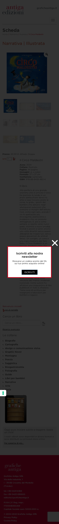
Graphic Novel (13, 352)
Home (5, 34)
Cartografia (11, 344)
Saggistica (11, 363)
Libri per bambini (15, 378)
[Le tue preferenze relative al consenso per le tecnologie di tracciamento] (3, 393)
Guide (8, 374)
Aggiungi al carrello (14, 158)
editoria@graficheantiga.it (16, 497)
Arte (7, 386)
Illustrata (23, 34)
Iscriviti (29, 272)
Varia (8, 389)
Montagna (11, 355)
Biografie (10, 340)
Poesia (9, 359)
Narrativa (14, 34)
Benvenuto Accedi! (12, 306)
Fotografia (11, 370)
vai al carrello (11, 310)
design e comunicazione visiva (22, 348)
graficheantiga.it (47, 8)
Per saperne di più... (14, 443)
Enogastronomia (14, 367)
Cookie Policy (10, 520)
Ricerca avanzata (11, 329)
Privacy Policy (10, 517)
